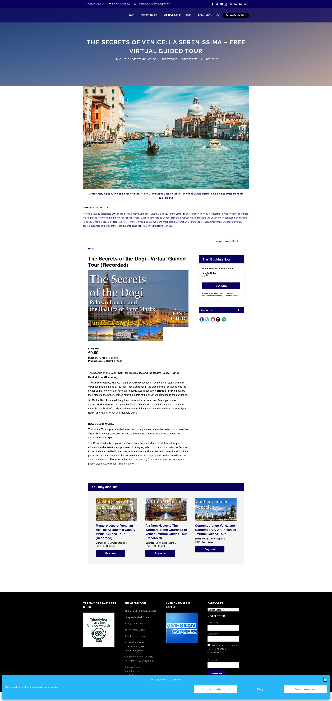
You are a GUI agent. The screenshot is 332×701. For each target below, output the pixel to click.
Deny (260, 689)
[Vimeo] (231, 4)
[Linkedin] (235, 4)
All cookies (215, 689)
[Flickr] (221, 4)
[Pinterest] (240, 4)
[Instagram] (245, 4)
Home (117, 59)
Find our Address (121, 3)
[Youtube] (226, 4)
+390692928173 (96, 3)
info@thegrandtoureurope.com (154, 3)
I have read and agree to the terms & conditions (224, 648)
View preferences (305, 689)
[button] (325, 679)
